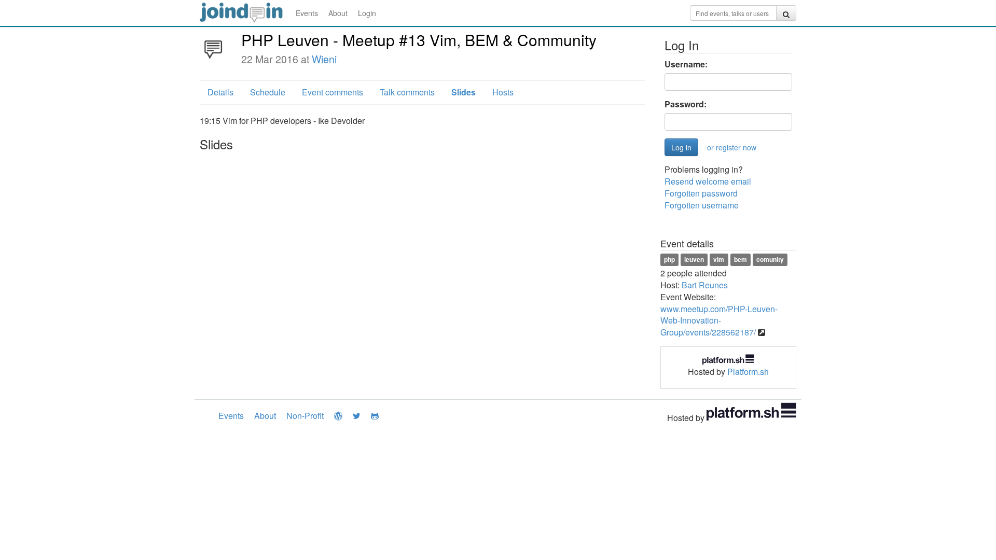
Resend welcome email (708, 181)
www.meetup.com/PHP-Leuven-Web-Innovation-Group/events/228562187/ (719, 321)
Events (307, 13)
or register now (731, 147)
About (338, 13)
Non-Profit (305, 416)
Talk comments (407, 92)
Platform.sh (748, 371)
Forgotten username (702, 205)
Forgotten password (701, 193)
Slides (463, 92)
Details (220, 92)
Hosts (503, 92)
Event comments (332, 92)
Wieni (324, 59)
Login (367, 13)
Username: (686, 64)
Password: (686, 104)
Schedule (267, 92)
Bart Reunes (705, 285)
